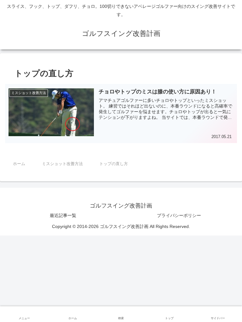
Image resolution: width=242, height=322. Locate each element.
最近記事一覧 (63, 215)
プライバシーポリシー (179, 215)
